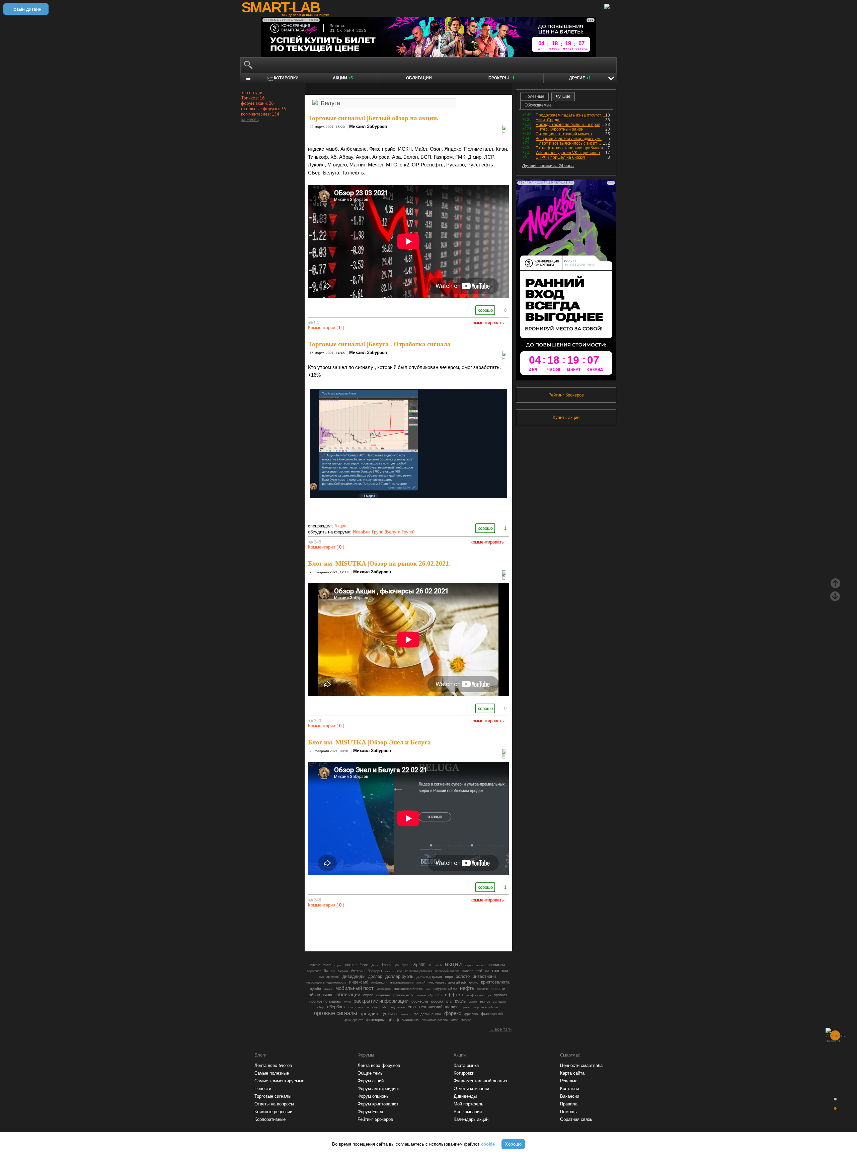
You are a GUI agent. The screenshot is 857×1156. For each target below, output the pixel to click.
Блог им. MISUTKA (337, 563)
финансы (405, 1014)
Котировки (464, 1073)
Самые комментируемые (279, 1080)
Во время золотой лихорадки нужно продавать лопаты (572, 138)
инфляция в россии (401, 982)
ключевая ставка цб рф (447, 982)
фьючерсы (375, 1020)
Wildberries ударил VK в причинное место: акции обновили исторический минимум (570, 152)
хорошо (485, 310)
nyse (405, 965)
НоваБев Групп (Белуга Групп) (383, 531)
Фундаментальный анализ (480, 1080)
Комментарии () (326, 327)
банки (329, 970)
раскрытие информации (381, 1001)
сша (412, 1006)
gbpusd (375, 965)
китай (420, 982)
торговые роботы (486, 1007)
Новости (262, 1088)
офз (439, 995)
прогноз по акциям (325, 1001)
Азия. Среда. (548, 120)
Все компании (468, 1111)
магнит (328, 989)
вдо (399, 971)
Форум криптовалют (378, 1103)
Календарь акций (471, 1119)
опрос (368, 995)
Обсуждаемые (538, 105)
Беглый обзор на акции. (403, 118)
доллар (375, 976)
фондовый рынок (427, 1014)
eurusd (351, 965)
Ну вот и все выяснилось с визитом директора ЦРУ (569, 143)
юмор (454, 1020)
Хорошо (513, 1144)
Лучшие (563, 96)
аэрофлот (314, 971)
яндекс (466, 1020)
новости (498, 989)
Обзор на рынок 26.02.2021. (410, 563)
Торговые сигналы (272, 1096)
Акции (343, 78)
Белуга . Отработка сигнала (409, 344)
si (429, 965)
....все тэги (500, 1029)
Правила (568, 1103)
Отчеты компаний (471, 1088)
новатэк (482, 989)
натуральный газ (445, 989)
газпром (500, 970)
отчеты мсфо (403, 995)
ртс (449, 1001)
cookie (488, 1144)
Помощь (568, 1111)
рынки (473, 1001)
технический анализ (438, 1007)
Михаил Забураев (368, 126)
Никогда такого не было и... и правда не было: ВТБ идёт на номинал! (570, 124)
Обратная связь (576, 1119)
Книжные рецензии (273, 1111)
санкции (499, 1001)
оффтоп (454, 994)
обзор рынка (321, 994)
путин (347, 1001)
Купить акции (566, 417)
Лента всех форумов (379, 1065)
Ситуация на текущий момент (564, 134)
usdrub (438, 965)
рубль (460, 1001)
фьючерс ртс (353, 1020)
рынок (485, 1001)
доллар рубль (399, 976)
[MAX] (397, 928)
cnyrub (338, 965)
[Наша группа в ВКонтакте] (420, 928)
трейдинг (370, 1013)
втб (479, 971)
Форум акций (371, 1080)
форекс (452, 1013)
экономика (410, 1020)
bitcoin (315, 965)
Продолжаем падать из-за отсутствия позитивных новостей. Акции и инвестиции (570, 115)
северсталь (362, 1007)
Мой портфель (468, 1103)
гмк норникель (329, 977)
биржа (343, 971)
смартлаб (379, 1007)
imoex (387, 965)
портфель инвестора (478, 995)
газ (487, 971)
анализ (480, 965)
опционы (383, 995)
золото (463, 976)
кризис (473, 982)
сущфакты (397, 1007)
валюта (389, 971)
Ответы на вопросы (274, 1103)
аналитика (496, 965)
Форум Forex (370, 1111)
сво (350, 1007)
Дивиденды (465, 1096)
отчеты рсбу (425, 995)
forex (364, 965)
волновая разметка (418, 971)
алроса (469, 965)
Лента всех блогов (273, 1065)
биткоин (358, 971)
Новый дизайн (26, 9)
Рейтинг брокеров (566, 395)
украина (390, 1014)
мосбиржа (384, 989)
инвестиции (484, 976)
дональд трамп (429, 976)
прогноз (500, 995)
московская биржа (408, 989)
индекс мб (358, 982)
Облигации (419, 78)
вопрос (467, 971)
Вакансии (569, 1096)
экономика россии (435, 1020)
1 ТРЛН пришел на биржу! (560, 157)
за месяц (250, 119)
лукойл (315, 989)
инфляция (379, 982)
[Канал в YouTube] (442, 928)
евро (449, 976)
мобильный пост (354, 988)
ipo (397, 965)
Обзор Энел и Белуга (400, 742)
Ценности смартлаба (581, 1065)
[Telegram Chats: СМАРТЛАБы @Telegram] (374, 928)
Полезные (534, 96)
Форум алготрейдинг (378, 1088)
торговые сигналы (334, 1013)
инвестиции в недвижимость (326, 982)
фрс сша (471, 1014)
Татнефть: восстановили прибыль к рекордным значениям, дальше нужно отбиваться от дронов (572, 148)
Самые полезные (271, 1073)
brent (327, 965)
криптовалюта (495, 982)
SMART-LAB (280, 7)
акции (453, 963)
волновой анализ (447, 971)
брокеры (375, 971)
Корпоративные (270, 1119)
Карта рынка (466, 1065)
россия (437, 1001)
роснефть (419, 1001)
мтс (428, 989)
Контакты (569, 1088)
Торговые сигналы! (336, 118)
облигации (348, 994)
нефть (467, 988)
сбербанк (336, 1006)
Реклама (568, 1080)
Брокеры (501, 78)
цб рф (393, 1019)
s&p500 (418, 964)
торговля (465, 1007)
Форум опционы (373, 1096)
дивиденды (353, 976)
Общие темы (370, 1073)
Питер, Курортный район (559, 129)
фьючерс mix (492, 1014)
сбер (320, 1007)
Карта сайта (572, 1073)
